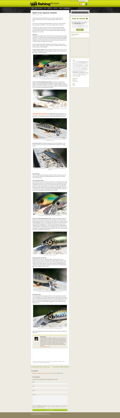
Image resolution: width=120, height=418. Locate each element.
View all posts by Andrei (45, 346)
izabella (77, 66)
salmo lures (74, 69)
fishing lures (83, 65)
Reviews (55, 8)
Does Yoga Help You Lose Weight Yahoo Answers (43, 373)
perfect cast (74, 68)
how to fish (74, 66)
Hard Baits (47, 361)
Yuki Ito (76, 74)
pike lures (79, 68)
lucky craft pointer (78, 67)
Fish (45, 8)
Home (32, 8)
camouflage (87, 61)
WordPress (36, 414)
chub (79, 62)
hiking (87, 65)
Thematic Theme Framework (46, 414)
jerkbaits (74, 67)
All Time (78, 12)
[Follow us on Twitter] (86, 5)
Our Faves (82, 12)
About (71, 1)
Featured (43, 361)
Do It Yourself (39, 8)
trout (74, 72)
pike (77, 68)
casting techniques (75, 62)
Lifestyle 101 (86, 12)
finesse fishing (78, 65)
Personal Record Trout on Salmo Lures (40, 366)
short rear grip (82, 69)
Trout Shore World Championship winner (40, 114)
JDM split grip (86, 66)
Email (33, 386)
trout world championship (80, 73)
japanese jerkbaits (81, 66)
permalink (60, 361)
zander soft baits (76, 76)
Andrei (35, 14)
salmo (87, 68)
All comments (75, 81)
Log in (74, 85)
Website (33, 390)
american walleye (75, 61)
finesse (74, 65)
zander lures (83, 74)
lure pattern (82, 67)
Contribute (74, 1)
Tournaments (67, 8)
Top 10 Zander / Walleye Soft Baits (60, 366)
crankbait (83, 62)
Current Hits (74, 12)
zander (79, 74)
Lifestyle (50, 8)
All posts (74, 79)
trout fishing (80, 72)
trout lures (86, 72)
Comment (33, 394)
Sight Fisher (86, 69)
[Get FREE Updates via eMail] (83, 5)
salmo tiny (77, 69)
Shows (60, 8)
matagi (86, 67)
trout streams (75, 73)
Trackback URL (47, 362)
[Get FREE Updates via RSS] (80, 5)
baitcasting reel (81, 61)
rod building (83, 68)
